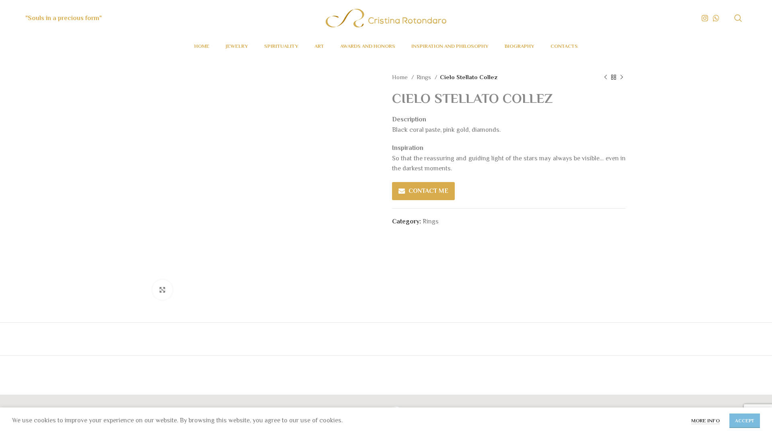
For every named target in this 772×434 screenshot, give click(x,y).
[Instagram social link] (704, 18)
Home (400, 77)
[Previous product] (606, 77)
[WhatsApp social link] (716, 18)
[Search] (738, 18)
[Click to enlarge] (162, 290)
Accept (744, 421)
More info (705, 421)
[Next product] (622, 77)
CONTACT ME (428, 190)
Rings (425, 77)
